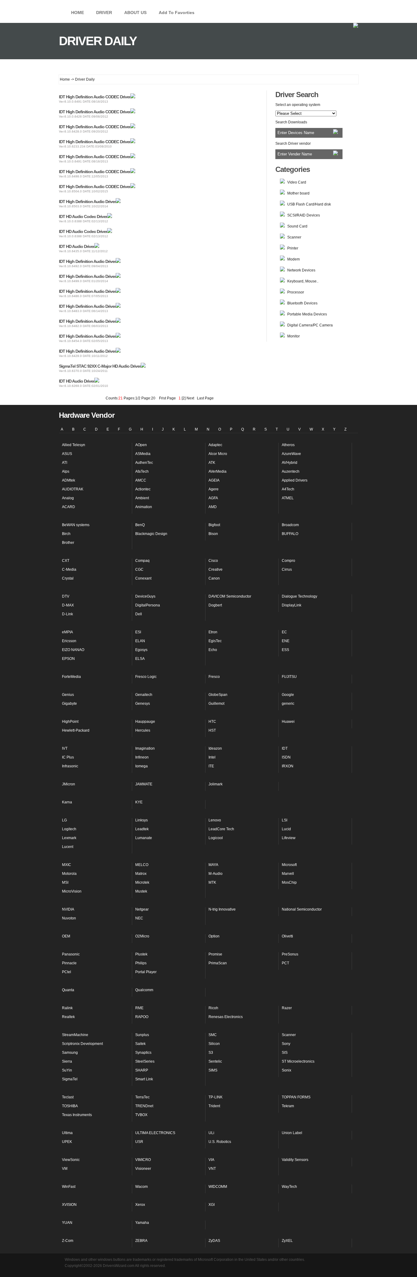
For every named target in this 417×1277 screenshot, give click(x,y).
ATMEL (288, 498)
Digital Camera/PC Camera (310, 325)
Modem (293, 259)
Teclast (68, 1097)
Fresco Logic (146, 677)
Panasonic (71, 954)
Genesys (142, 703)
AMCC (140, 480)
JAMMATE (143, 784)
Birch (66, 534)
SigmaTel (70, 1079)
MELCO (141, 865)
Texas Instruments (77, 1115)
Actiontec (142, 489)
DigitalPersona (147, 605)
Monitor (293, 336)
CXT (65, 560)
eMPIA (67, 632)
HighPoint (70, 721)
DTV (65, 596)
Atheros (288, 445)
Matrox (141, 873)
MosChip (289, 882)
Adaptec (215, 445)
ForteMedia (71, 677)
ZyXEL (287, 1241)
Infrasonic (70, 766)
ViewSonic (71, 1160)
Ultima (67, 1133)
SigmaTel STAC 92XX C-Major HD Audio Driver (100, 366)
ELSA (140, 659)
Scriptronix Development (82, 1044)
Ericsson (69, 641)
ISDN (286, 757)
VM (64, 1168)
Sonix (286, 1070)
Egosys (141, 650)
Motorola (69, 873)
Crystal (68, 578)
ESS (285, 650)
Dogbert (215, 605)
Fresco (214, 677)
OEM (66, 936)
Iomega (141, 766)
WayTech (289, 1186)
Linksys (141, 820)
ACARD (68, 507)
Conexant (143, 578)
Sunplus (142, 1035)
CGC (139, 569)
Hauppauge (145, 721)
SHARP (141, 1070)
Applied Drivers (294, 480)
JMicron (68, 784)
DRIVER (104, 12)
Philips (141, 963)
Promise (215, 954)
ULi (211, 1133)
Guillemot (216, 703)
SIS (285, 1052)
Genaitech (143, 695)
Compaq (142, 560)
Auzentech (290, 471)
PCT (285, 963)
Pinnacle (69, 963)
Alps (65, 471)
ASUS (67, 454)
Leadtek (142, 829)
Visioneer (143, 1168)
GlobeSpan (218, 695)
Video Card (296, 182)
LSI (284, 820)
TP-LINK (216, 1097)
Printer (292, 248)
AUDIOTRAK (72, 489)
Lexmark (69, 838)
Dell (138, 614)
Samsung (70, 1052)
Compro (288, 560)
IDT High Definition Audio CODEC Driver (94, 96)
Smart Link (144, 1079)
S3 (211, 1052)
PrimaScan (218, 963)
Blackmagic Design (151, 534)
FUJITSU (289, 677)
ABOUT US (135, 12)
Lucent (67, 847)
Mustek (141, 891)
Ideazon (215, 748)
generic (288, 703)
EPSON (68, 659)
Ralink (67, 1008)
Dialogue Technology (299, 596)
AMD (213, 507)
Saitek (140, 1044)
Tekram (288, 1106)
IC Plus (68, 757)
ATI (64, 462)
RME (139, 1008)
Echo (213, 650)
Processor (295, 292)
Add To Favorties (176, 12)
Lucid (286, 829)
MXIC (66, 865)
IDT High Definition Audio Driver (87, 201)
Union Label (292, 1133)
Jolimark (216, 784)
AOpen (141, 445)
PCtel (66, 972)
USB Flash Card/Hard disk (309, 204)
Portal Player (146, 972)
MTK (212, 882)
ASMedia (142, 454)
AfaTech (142, 471)
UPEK (67, 1142)
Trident (214, 1106)
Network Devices (301, 270)
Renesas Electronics (226, 1017)
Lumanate (143, 838)
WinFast (68, 1186)
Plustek (141, 954)
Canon (214, 578)
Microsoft (289, 865)
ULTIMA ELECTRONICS (155, 1133)
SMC (213, 1035)
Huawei (288, 721)
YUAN (67, 1223)
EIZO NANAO (73, 650)
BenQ (140, 525)
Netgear (142, 909)
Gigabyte (69, 703)
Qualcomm (144, 990)
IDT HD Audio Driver (76, 246)
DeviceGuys (145, 596)
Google (288, 695)
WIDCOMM (218, 1186)
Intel (212, 757)
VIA (211, 1160)
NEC (139, 918)
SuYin (67, 1070)
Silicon (214, 1044)
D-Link (67, 614)
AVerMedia (218, 471)
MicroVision (72, 891)
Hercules (142, 730)
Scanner (294, 237)
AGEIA (214, 480)
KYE (139, 802)
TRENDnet (144, 1106)
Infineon (142, 757)
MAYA (213, 865)
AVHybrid (289, 462)
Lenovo (215, 820)
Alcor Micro (218, 454)
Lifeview (289, 838)
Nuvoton (69, 918)
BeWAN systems (75, 525)
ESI (138, 632)
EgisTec (215, 641)
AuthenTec (144, 462)
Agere (214, 489)
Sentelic (215, 1061)
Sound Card (297, 226)
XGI (212, 1204)
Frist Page (167, 398)
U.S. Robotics (220, 1142)
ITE (211, 766)
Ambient (142, 498)
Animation (143, 507)
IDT (285, 748)
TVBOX (141, 1115)
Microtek (142, 882)
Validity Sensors (295, 1160)
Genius (68, 695)
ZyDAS (214, 1241)
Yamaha (142, 1223)
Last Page (204, 398)
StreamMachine (75, 1035)
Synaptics (143, 1052)
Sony (286, 1044)
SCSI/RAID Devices (303, 215)
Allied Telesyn (73, 445)
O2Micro (142, 936)
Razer (287, 1008)
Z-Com (67, 1241)
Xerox (140, 1204)
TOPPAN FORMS (296, 1097)
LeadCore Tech (221, 829)
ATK (212, 462)
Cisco (213, 560)
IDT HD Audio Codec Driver (83, 216)
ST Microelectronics (298, 1061)
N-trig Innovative (222, 909)
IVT (64, 748)
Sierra (67, 1061)
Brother (68, 542)
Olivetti (287, 936)
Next (190, 398)
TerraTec (142, 1097)
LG (64, 820)
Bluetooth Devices (302, 303)
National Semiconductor (302, 909)
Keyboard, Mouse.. (302, 281)
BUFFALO (290, 534)
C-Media (69, 569)
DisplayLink (291, 605)
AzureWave (291, 454)
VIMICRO (143, 1160)
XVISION (69, 1204)
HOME (77, 12)
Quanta (68, 990)
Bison (213, 534)
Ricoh (213, 1008)
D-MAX (68, 605)
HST (212, 730)
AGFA (213, 498)
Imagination (145, 748)
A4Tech (288, 489)
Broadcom (290, 525)
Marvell (288, 873)
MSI (65, 882)
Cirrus (287, 569)
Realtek (68, 1017)
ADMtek (68, 480)
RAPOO (141, 1017)
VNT (212, 1168)
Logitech (69, 829)
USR (139, 1142)
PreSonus (290, 954)
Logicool (216, 838)
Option (214, 936)
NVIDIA (68, 909)
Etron (213, 632)
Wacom (141, 1186)
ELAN (140, 641)
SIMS (213, 1070)
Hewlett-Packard (75, 730)
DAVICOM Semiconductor (230, 596)
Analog (68, 498)
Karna (67, 802)
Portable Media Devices (307, 314)
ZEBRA (141, 1241)
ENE (285, 641)
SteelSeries (144, 1061)
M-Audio (216, 873)
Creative (216, 569)
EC (284, 632)
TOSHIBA (70, 1106)
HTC (212, 721)
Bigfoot (214, 525)
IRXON (287, 766)
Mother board (298, 193)
